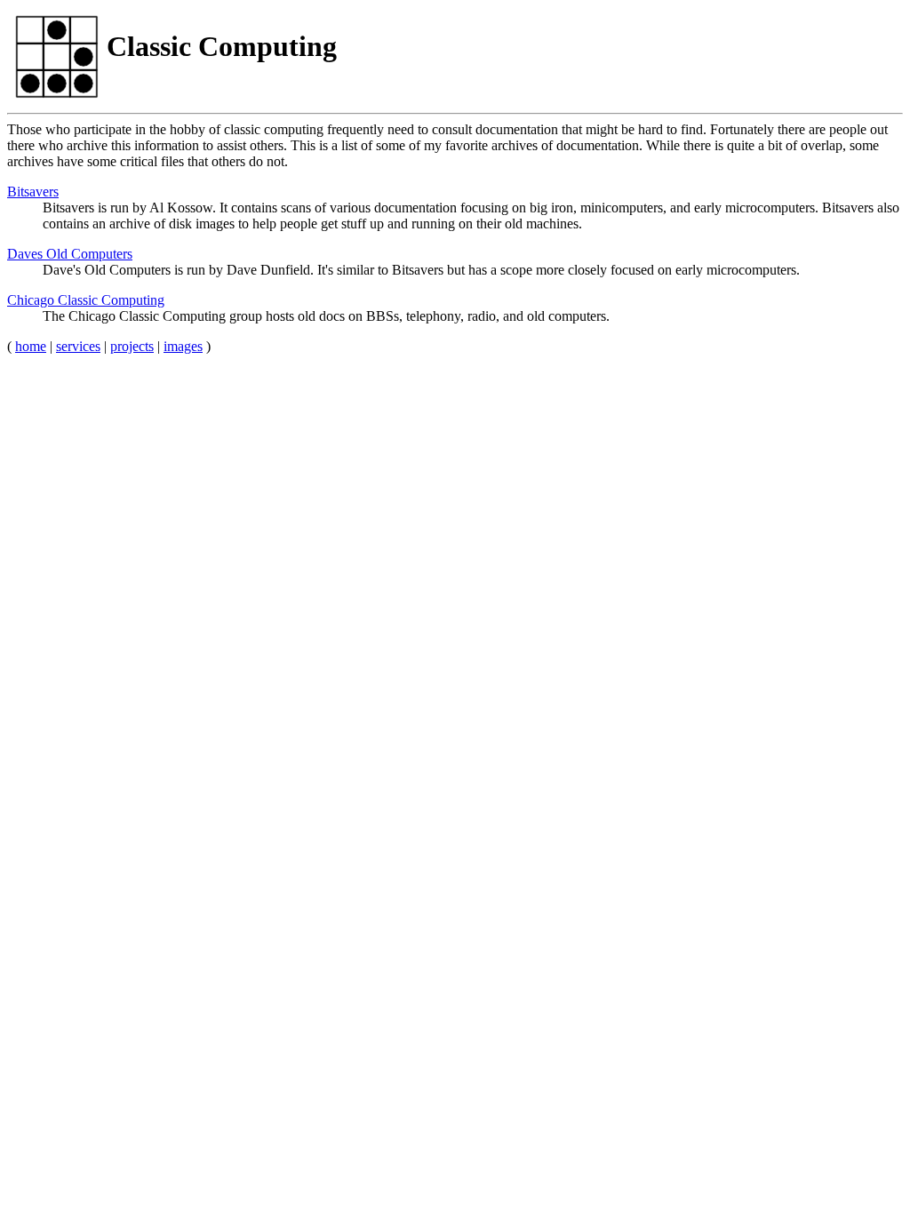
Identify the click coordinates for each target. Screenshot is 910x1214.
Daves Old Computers (69, 253)
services (78, 346)
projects (132, 346)
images (183, 346)
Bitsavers (33, 191)
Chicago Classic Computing (85, 299)
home (30, 346)
